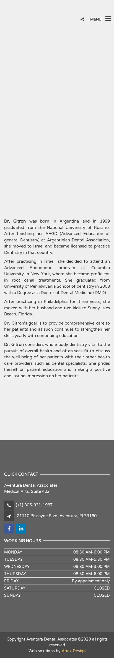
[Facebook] (95, 3)
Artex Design (74, 651)
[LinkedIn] (107, 3)
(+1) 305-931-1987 (34, 505)
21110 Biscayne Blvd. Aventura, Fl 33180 (57, 515)
